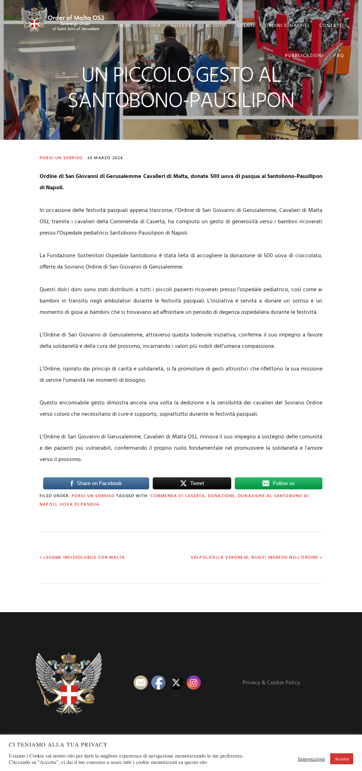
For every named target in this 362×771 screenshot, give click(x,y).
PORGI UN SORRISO (61, 158)
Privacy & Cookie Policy (271, 682)
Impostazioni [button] (311, 759)
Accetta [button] (341, 758)
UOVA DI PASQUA (80, 504)
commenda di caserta (178, 496)
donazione (221, 496)
